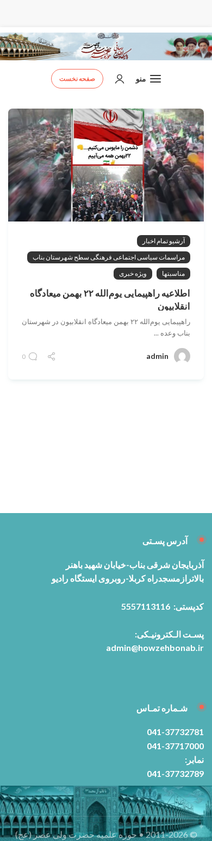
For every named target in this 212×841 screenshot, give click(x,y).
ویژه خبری (133, 273)
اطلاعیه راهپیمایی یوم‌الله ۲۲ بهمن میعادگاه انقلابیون (110, 299)
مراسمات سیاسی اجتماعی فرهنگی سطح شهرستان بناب (109, 257)
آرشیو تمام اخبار (163, 241)
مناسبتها (173, 273)
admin (157, 356)
